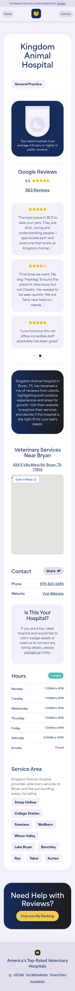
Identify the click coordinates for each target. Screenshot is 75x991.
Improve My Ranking (37, 915)
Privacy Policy (58, 974)
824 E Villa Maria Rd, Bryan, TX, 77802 (37, 467)
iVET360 (19, 974)
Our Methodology (37, 974)
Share (51, 571)
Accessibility (37, 981)
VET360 (61, 3)
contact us (32, 652)
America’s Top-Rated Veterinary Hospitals (37, 963)
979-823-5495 (52, 583)
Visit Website (53, 593)
